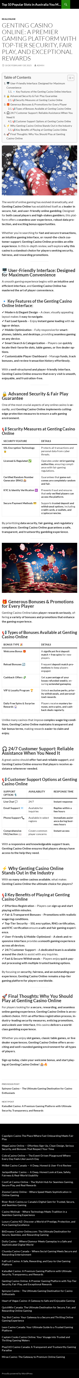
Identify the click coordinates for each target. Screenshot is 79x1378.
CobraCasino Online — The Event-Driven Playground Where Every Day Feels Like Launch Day (36, 1157)
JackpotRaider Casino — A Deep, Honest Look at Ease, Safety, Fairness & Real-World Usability (36, 1173)
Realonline (9, 19)
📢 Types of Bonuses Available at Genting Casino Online (41, 108)
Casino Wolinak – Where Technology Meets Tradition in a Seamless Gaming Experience (34, 1213)
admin (40, 65)
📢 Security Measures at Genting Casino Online (37, 100)
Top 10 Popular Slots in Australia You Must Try (31, 4)
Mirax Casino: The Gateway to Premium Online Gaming (33, 1356)
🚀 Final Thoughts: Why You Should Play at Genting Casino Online (35, 136)
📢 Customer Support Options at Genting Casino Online (41, 121)
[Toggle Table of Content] (69, 78)
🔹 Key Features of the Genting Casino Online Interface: (41, 91)
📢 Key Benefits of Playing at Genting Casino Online (39, 129)
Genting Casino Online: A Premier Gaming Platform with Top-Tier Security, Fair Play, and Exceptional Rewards (39, 1282)
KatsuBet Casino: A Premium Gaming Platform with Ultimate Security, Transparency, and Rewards (36, 1106)
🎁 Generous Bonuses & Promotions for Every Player (36, 104)
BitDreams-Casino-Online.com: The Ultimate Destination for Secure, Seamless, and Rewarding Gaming (36, 1233)
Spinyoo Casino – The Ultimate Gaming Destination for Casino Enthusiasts (37, 1088)
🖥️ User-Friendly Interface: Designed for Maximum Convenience (35, 85)
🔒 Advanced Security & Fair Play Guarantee (31, 96)
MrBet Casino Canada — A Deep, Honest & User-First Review (36, 1165)
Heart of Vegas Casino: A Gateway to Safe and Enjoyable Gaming (38, 1300)
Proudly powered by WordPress (17, 1373)
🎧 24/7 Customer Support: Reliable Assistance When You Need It (39, 115)
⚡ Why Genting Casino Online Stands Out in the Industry (39, 125)
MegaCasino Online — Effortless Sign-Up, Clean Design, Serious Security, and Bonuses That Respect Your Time (38, 1147)
